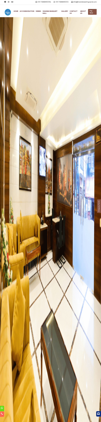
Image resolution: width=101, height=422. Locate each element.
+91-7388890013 (62, 2)
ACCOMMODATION (27, 11)
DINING (38, 11)
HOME (16, 11)
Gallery (64, 11)
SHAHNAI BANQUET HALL (50, 12)
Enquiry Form (99, 206)
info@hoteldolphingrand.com (85, 2)
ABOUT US (83, 12)
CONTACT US (73, 12)
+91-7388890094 (44, 2)
